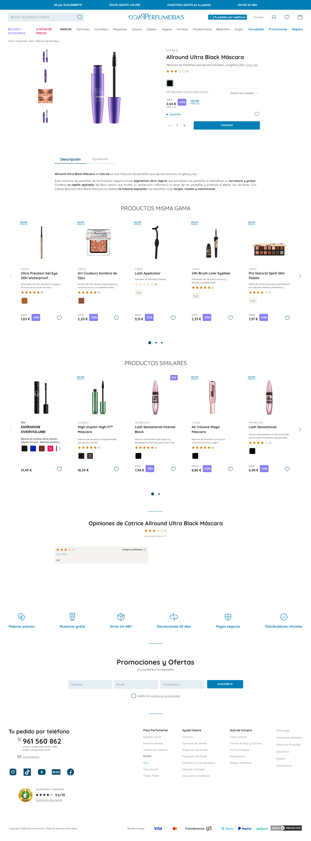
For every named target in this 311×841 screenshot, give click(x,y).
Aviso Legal (282, 730)
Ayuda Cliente (191, 730)
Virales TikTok (151, 775)
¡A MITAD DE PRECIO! (44, 31)
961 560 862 (42, 741)
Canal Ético (282, 751)
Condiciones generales (289, 737)
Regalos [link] (297, 29)
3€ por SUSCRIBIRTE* (68, 5)
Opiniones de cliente (49, 800)
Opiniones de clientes (194, 743)
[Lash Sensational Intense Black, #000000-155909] (138, 456)
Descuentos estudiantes (196, 775)
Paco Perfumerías (155, 730)
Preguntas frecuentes (194, 749)
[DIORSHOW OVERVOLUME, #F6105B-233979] (50, 448)
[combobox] (46, 17)
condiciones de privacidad (165, 695)
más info (252, 65)
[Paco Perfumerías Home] (156, 17)
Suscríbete (225, 684)
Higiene (167, 29)
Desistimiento (284, 765)
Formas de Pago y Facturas (246, 743)
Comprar (227, 125)
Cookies (280, 758)
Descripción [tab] (70, 159)
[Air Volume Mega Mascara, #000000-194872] (195, 456)
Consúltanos (31, 756)
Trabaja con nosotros (155, 749)
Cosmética (101, 29)
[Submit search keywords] (80, 17)
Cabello (152, 29)
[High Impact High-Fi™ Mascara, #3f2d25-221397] (90, 456)
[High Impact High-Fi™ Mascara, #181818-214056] (81, 456)
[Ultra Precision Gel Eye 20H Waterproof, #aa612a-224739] (24, 301)
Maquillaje (120, 29)
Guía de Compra (241, 730)
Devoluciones (237, 756)
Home (11, 41)
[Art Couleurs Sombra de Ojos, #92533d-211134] (81, 301)
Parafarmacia (202, 29)
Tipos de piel (150, 769)
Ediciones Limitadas (193, 769)
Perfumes (82, 29)
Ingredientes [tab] (100, 159)
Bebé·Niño (223, 29)
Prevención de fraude (194, 756)
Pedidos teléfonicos (241, 762)
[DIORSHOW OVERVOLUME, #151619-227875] (24, 448)
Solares (137, 29)
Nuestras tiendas (153, 743)
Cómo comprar (238, 736)
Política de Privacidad (288, 744)
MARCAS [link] (66, 29)
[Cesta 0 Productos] (300, 17)
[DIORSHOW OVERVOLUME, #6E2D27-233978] (42, 448)
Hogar (239, 29)
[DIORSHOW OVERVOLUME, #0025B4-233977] (33, 448)
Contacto (187, 736)
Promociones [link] (278, 29)
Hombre (182, 29)
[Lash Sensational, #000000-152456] (252, 451)
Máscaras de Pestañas (47, 41)
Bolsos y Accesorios (17, 31)
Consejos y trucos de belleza (198, 762)
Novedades (256, 29)
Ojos (31, 41)
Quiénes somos (152, 736)
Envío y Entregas (239, 749)
